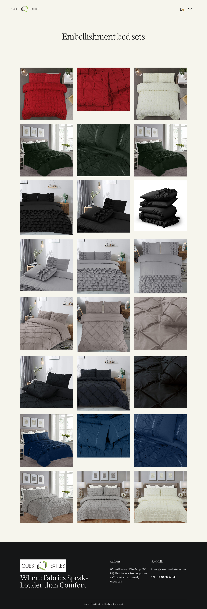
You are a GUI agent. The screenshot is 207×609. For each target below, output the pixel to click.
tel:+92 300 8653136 (163, 577)
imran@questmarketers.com (168, 569)
